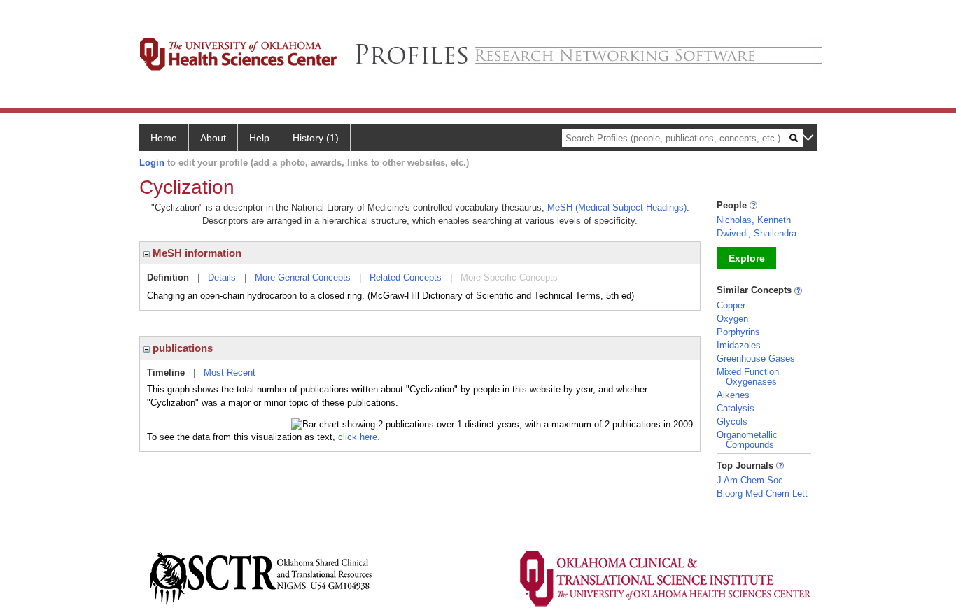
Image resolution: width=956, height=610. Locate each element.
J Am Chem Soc (750, 480)
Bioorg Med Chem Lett (762, 493)
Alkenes (733, 395)
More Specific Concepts (509, 277)
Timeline (166, 372)
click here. (359, 437)
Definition (168, 277)
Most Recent (229, 372)
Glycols (732, 421)
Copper (731, 305)
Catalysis (735, 408)
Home (163, 137)
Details (222, 277)
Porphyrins (738, 332)
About (213, 137)
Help (259, 137)
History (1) (316, 137)
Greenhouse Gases (756, 358)
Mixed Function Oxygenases (748, 377)
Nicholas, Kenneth (754, 220)
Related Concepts (406, 277)
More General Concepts (303, 277)
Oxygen (732, 318)
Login (151, 162)
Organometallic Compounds (747, 440)
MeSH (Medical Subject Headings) (617, 207)
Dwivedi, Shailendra (756, 233)
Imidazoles (739, 345)
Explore (747, 258)
